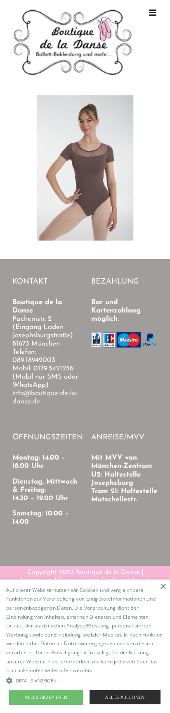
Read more (107, 670)
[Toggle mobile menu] (153, 12)
